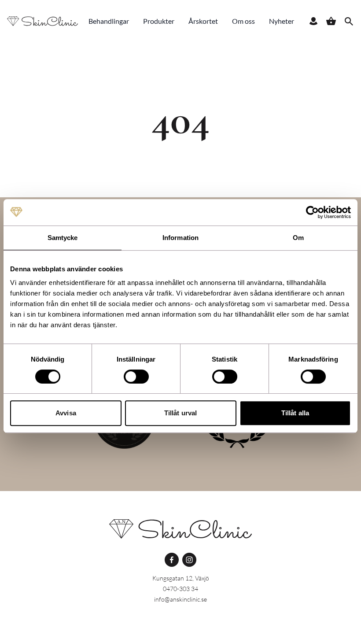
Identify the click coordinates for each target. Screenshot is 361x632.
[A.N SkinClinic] (180, 529)
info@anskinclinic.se (180, 599)
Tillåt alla (295, 413)
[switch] (136, 377)
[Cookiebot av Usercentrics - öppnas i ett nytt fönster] (312, 212)
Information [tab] (180, 237)
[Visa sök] (348, 21)
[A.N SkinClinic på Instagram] (189, 560)
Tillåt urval (180, 413)
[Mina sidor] (313, 21)
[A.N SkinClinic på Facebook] (172, 560)
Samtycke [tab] (63, 237)
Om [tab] (298, 237)
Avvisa (65, 413)
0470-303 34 (180, 588)
